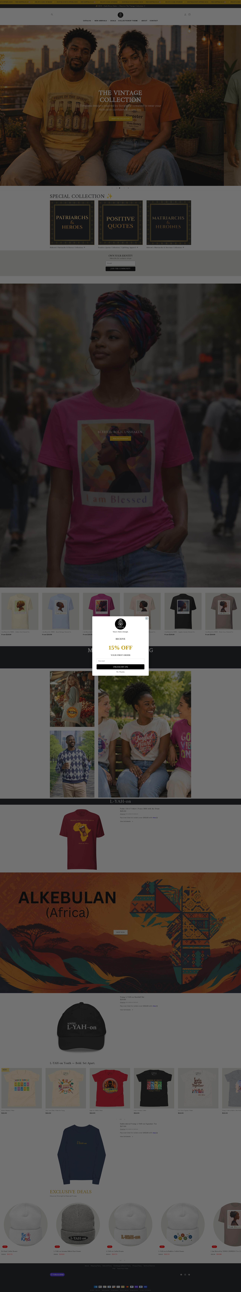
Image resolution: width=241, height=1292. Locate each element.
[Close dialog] (146, 618)
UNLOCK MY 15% (120, 667)
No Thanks (120, 672)
